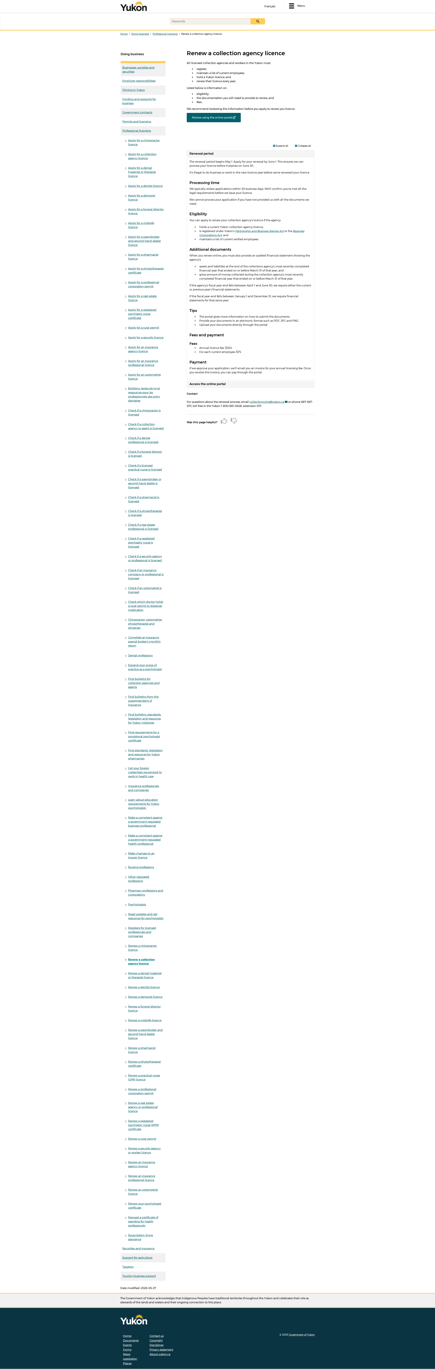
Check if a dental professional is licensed (143, 440)
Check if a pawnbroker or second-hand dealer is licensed (144, 483)
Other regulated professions (138, 879)
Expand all (281, 145)
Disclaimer (157, 1345)
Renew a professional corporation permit (142, 1091)
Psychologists (137, 904)
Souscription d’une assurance (140, 1237)
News (126, 1354)
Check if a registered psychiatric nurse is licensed (141, 542)
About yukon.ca (160, 1354)
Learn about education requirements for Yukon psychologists (143, 804)
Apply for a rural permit (143, 327)
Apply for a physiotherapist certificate (146, 270)
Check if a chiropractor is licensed (144, 412)
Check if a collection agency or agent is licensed (146, 426)
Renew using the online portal (212, 117)
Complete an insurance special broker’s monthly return (144, 641)
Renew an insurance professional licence (141, 1178)
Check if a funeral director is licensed (145, 454)
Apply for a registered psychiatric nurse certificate (142, 314)
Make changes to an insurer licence (141, 855)
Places (127, 1363)
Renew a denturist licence (145, 997)
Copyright (156, 1340)
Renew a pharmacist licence (141, 1050)
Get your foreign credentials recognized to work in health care (145, 772)
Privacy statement (161, 1349)
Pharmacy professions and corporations (145, 892)
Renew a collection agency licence (141, 961)
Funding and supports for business (139, 101)
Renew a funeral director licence (144, 1008)
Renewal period (201, 154)
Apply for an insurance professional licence (143, 363)
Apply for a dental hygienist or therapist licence (142, 172)
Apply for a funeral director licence (146, 211)
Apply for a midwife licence (141, 225)
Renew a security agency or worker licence (144, 1150)
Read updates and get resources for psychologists (145, 916)
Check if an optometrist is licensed (145, 590)
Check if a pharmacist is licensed (143, 499)
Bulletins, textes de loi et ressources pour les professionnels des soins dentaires (144, 394)
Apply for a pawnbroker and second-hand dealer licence (144, 241)
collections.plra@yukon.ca (266, 402)
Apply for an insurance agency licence (143, 349)
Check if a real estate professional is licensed (143, 527)
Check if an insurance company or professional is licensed (145, 574)
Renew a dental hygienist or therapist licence (145, 975)
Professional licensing (165, 33)
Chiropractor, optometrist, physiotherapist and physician (145, 623)
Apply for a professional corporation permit (143, 284)
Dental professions (140, 655)
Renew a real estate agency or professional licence (143, 1107)
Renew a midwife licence (144, 1020)
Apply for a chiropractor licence (144, 142)
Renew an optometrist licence (143, 1191)
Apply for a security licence (145, 337)
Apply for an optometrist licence (144, 376)
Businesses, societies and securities (138, 69)
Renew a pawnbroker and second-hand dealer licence (145, 1034)
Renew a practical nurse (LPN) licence (144, 1077)
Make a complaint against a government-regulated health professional (145, 839)
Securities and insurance (138, 1248)
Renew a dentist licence (144, 987)
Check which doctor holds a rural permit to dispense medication (145, 606)
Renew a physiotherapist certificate (144, 1063)
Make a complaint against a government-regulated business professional (145, 821)
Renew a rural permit (142, 1138)
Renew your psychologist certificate (144, 1205)
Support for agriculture (137, 1257)
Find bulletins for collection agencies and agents (144, 683)
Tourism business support (139, 1276)
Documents (131, 1340)
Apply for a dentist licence (145, 186)
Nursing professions (141, 867)
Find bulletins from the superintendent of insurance (143, 701)
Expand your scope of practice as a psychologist (145, 667)
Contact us (157, 1336)
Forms (127, 1349)
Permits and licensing (136, 121)
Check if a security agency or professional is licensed (145, 558)
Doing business (140, 33)
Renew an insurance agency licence (141, 1164)
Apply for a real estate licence (142, 298)
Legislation (130, 1359)
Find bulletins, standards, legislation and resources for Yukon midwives (144, 718)
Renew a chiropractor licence (142, 948)
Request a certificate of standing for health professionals (143, 1221)
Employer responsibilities (138, 81)
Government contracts (137, 112)
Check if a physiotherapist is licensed (145, 513)
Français (269, 6)
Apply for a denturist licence (141, 197)
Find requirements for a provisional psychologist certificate (144, 736)
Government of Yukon (302, 1334)
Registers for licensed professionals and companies (142, 932)
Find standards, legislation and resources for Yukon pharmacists (145, 754)
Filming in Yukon (133, 90)
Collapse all (304, 145)
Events (127, 1345)
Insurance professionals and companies (143, 788)
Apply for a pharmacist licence (143, 256)
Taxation (128, 1266)
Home (124, 33)
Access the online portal (207, 384)
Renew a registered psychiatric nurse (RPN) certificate (143, 1125)
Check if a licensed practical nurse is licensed (145, 467)
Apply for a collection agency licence (142, 156)
